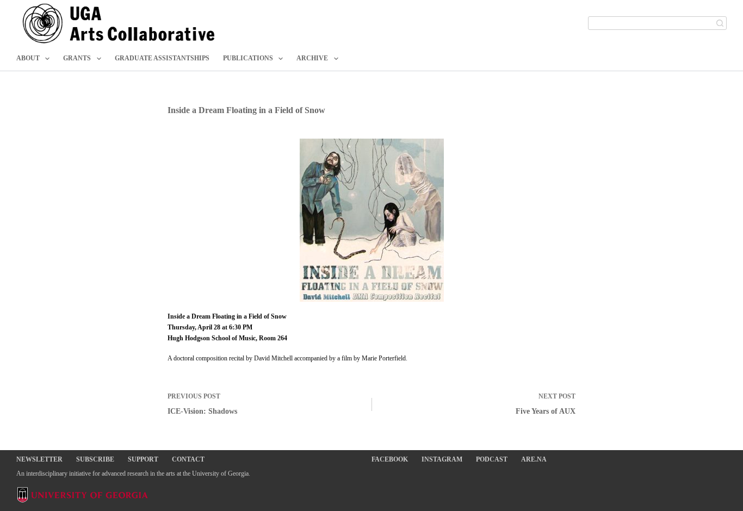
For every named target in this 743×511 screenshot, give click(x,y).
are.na (534, 459)
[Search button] (720, 23)
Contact (188, 459)
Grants (77, 58)
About (28, 58)
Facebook (389, 459)
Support (143, 459)
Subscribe (95, 459)
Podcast (491, 459)
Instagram (442, 459)
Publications (248, 58)
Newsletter (39, 459)
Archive (312, 58)
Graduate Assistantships (162, 58)
